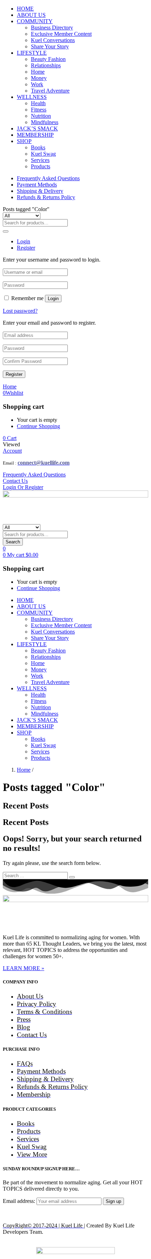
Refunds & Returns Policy (46, 197)
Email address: (20, 1201)
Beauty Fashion (48, 59)
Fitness (38, 110)
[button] (10, 438)
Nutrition (41, 116)
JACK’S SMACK (37, 128)
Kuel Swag (43, 154)
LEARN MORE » (23, 968)
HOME (25, 9)
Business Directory (52, 28)
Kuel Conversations (53, 40)
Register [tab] (26, 248)
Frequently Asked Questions (48, 178)
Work (37, 84)
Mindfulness (44, 122)
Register (14, 374)
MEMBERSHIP (35, 135)
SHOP (24, 141)
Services (40, 160)
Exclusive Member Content (61, 34)
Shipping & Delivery (40, 191)
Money (39, 78)
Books (38, 147)
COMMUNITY (35, 21)
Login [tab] (23, 241)
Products (40, 166)
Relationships (46, 65)
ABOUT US (31, 15)
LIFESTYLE (32, 53)
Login (53, 298)
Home (38, 72)
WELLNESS (32, 97)
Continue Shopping (38, 426)
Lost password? (20, 311)
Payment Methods (37, 185)
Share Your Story (50, 46)
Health (38, 103)
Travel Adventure (50, 91)
